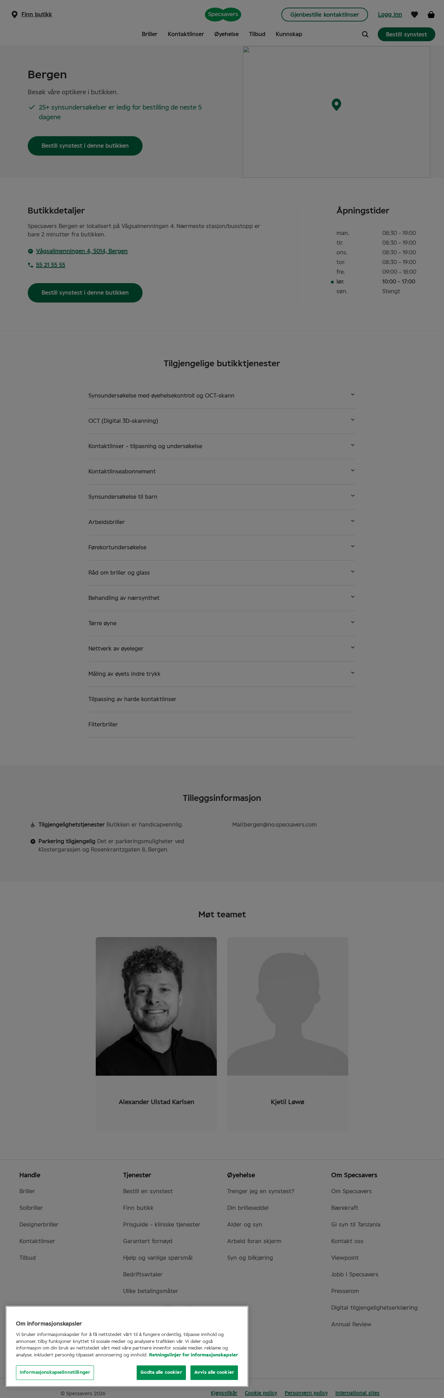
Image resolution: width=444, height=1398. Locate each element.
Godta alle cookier (161, 1372)
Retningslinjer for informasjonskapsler (193, 1355)
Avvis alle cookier (214, 1372)
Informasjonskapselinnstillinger (55, 1372)
